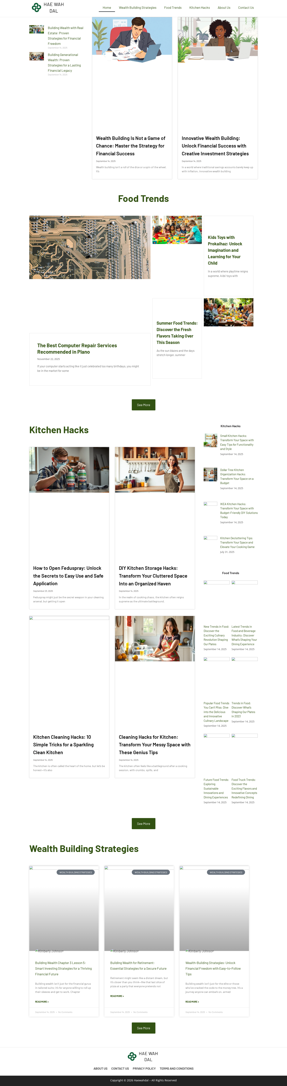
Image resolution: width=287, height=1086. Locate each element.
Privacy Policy (144, 1068)
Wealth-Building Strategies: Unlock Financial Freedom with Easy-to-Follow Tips (213, 968)
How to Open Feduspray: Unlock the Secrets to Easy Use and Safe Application (68, 575)
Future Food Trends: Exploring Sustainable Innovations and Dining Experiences (216, 788)
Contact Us (246, 7)
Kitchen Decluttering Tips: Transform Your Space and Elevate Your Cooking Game (237, 542)
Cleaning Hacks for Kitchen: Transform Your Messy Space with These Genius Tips (155, 744)
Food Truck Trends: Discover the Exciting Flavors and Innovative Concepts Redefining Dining (244, 788)
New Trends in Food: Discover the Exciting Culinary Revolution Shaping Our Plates (216, 635)
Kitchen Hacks (199, 7)
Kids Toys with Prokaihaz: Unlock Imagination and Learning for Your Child (225, 250)
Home (107, 7)
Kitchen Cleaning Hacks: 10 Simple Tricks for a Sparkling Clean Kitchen (63, 744)
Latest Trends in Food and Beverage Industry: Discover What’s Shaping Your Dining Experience (244, 635)
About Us (224, 7)
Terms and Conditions (176, 1068)
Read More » (42, 1001)
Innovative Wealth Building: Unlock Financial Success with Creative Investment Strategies (215, 145)
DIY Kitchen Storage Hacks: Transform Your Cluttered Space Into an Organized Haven (153, 575)
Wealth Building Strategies (137, 7)
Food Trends (173, 7)
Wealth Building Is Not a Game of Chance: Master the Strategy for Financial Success (130, 145)
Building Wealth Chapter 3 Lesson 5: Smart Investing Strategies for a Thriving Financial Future (63, 968)
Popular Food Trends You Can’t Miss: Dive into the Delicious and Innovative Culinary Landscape (216, 711)
